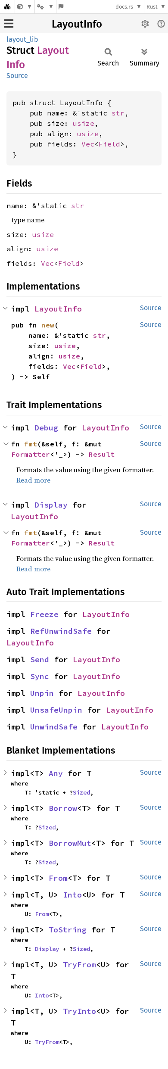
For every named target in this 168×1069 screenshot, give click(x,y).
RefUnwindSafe (61, 631)
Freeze (44, 614)
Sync (39, 676)
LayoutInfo (77, 24)
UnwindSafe (54, 727)
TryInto (79, 1011)
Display (51, 505)
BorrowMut (70, 843)
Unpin (42, 693)
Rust (152, 6)
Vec (87, 144)
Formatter (30, 454)
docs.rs (124, 6)
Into (72, 895)
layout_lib (22, 39)
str (118, 113)
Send (39, 659)
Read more (33, 480)
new (47, 325)
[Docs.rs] (7, 6)
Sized (81, 792)
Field (109, 144)
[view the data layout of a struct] (24, 6)
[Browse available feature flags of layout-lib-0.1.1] (60, 6)
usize (83, 123)
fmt (30, 443)
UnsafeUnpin (56, 710)
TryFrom (79, 964)
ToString (68, 930)
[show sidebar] (9, 23)
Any (56, 773)
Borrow (63, 808)
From (58, 878)
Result (102, 454)
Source (17, 76)
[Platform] (45, 6)
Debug (46, 428)
